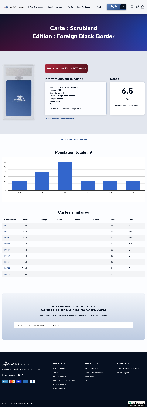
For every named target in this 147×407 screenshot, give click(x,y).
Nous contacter (59, 389)
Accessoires (89, 377)
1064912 (7, 232)
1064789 (7, 268)
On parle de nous (59, 385)
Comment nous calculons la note (73, 139)
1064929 (7, 262)
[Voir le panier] (142, 7)
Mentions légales (122, 373)
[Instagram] (22, 375)
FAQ (86, 381)
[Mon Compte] (138, 7)
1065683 (7, 238)
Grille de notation (59, 377)
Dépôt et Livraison (55, 7)
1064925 (7, 250)
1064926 (7, 274)
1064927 (7, 256)
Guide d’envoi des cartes (94, 373)
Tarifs (70, 7)
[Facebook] (19, 375)
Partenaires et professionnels (64, 381)
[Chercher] (132, 7)
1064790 (7, 244)
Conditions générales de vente (127, 368)
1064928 (7, 226)
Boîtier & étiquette (35, 7)
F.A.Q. (99, 7)
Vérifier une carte (91, 368)
